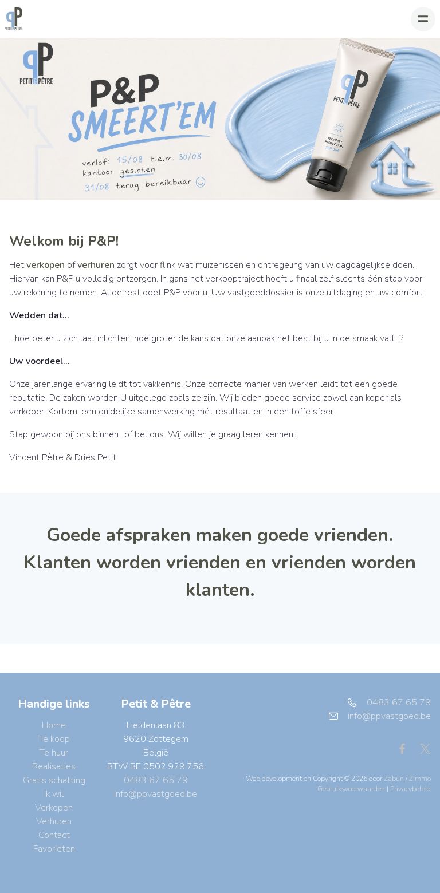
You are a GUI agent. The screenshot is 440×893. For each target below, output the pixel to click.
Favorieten (54, 849)
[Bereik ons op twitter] (425, 748)
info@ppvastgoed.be (155, 794)
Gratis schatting (54, 780)
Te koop (54, 739)
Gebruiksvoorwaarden (352, 788)
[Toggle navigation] (423, 19)
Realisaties (54, 766)
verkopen (45, 265)
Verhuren (54, 821)
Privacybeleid (410, 788)
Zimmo (420, 778)
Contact (54, 835)
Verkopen (54, 807)
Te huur (54, 752)
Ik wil (54, 794)
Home (54, 725)
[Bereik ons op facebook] (406, 748)
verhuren (96, 265)
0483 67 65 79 (156, 780)
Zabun (394, 778)
